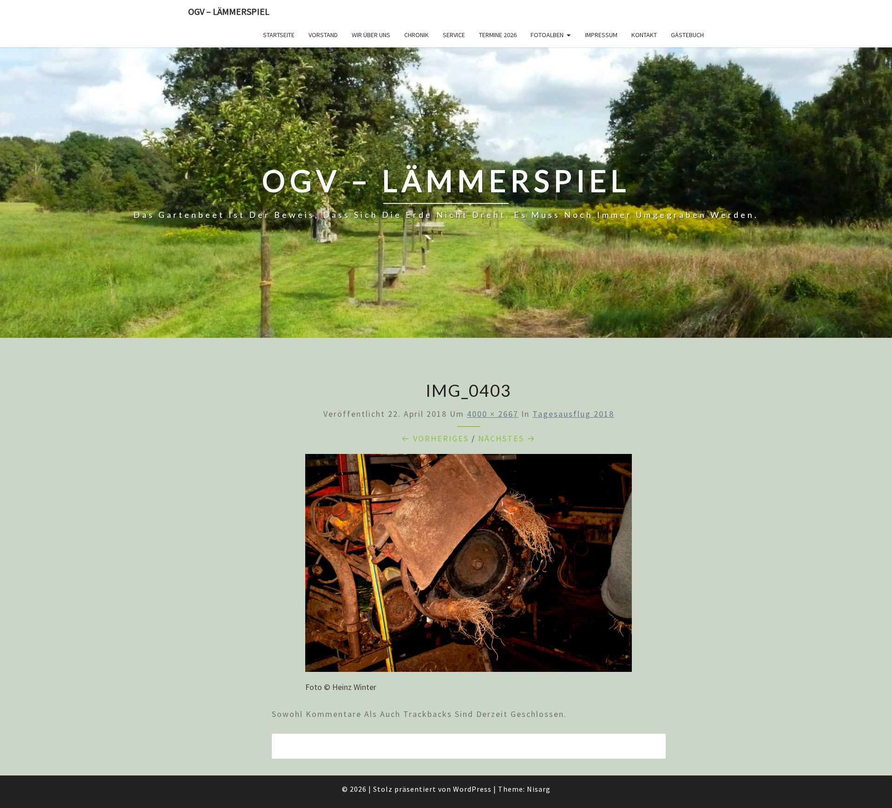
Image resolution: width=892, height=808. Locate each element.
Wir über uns (371, 35)
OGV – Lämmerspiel (228, 11)
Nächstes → (507, 438)
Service (454, 35)
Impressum (601, 35)
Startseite (279, 35)
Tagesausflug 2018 (573, 413)
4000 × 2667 (492, 413)
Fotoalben (547, 35)
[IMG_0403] (468, 566)
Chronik (416, 35)
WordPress (472, 789)
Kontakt (644, 35)
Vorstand (323, 35)
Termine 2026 (498, 35)
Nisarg (539, 789)
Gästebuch (687, 35)
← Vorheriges (435, 438)
